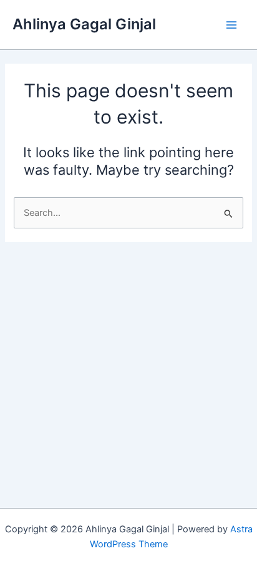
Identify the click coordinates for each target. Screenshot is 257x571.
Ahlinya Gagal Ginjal (84, 24)
